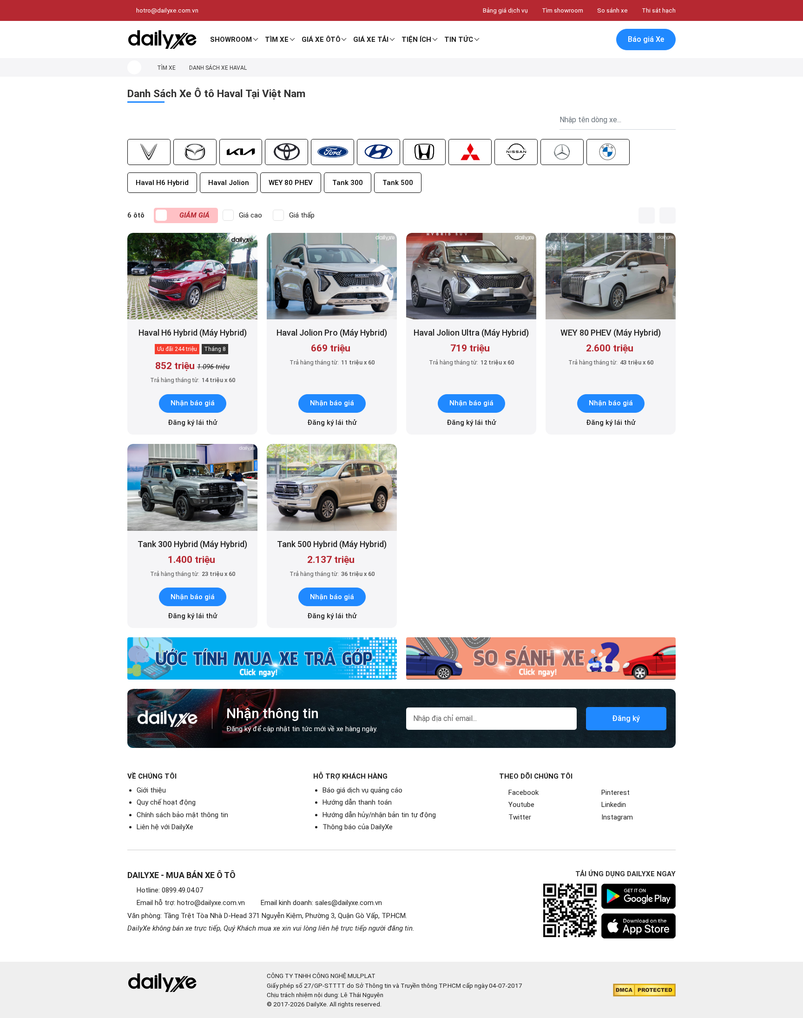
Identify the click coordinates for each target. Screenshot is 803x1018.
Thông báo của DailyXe (358, 827)
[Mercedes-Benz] (562, 152)
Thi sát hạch (659, 10)
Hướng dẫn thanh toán (357, 802)
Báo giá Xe (646, 39)
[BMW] (608, 152)
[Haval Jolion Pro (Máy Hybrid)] (332, 276)
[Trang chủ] (134, 67)
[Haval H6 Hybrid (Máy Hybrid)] (192, 276)
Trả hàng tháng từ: (192, 380)
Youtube (521, 804)
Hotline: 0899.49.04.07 (170, 890)
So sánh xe (612, 10)
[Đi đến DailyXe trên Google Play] (638, 896)
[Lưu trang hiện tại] (582, 39)
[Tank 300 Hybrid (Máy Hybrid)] (192, 487)
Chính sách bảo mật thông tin (182, 815)
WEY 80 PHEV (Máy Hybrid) (610, 332)
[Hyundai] (378, 152)
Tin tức (458, 39)
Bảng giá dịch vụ (505, 10)
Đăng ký (626, 718)
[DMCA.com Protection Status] (644, 990)
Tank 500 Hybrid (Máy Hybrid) (332, 544)
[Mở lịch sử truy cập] (602, 39)
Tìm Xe (277, 39)
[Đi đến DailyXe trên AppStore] (638, 926)
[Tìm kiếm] (563, 39)
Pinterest (615, 792)
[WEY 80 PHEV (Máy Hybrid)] (611, 276)
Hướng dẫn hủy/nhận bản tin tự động (379, 815)
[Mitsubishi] (470, 152)
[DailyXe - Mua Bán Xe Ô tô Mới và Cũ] (162, 39)
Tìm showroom (562, 10)
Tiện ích (416, 39)
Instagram (617, 817)
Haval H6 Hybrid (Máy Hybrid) (192, 332)
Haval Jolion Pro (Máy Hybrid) (331, 332)
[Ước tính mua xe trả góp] (262, 658)
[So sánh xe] (541, 658)
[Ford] (332, 152)
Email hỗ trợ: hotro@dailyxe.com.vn (191, 903)
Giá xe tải (370, 39)
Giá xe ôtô (321, 39)
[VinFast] (149, 152)
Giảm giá (194, 215)
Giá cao (250, 215)
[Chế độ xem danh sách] (646, 215)
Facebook (523, 792)
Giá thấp (302, 215)
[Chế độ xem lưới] (667, 215)
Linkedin (613, 804)
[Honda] (424, 152)
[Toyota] (286, 152)
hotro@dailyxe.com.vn (167, 10)
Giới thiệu (151, 790)
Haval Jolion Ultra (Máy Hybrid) (471, 332)
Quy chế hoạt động (166, 802)
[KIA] (241, 152)
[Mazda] (195, 152)
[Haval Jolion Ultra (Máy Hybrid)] (471, 276)
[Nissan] (516, 152)
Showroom (231, 39)
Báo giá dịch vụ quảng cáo (362, 790)
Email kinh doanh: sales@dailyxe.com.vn (321, 903)
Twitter (519, 817)
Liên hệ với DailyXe (165, 827)
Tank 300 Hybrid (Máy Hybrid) (192, 544)
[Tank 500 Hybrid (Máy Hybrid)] (332, 487)
